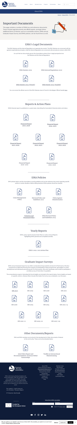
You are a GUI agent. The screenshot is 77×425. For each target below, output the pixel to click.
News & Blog (45, 377)
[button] (31, 4)
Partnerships (45, 373)
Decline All (62, 422)
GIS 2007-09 (55, 321)
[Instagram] (38, 415)
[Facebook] (35, 415)
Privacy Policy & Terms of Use (13, 423)
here (66, 90)
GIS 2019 (30, 291)
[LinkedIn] (45, 415)
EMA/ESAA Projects (45, 374)
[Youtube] (32, 415)
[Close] (75, 422)
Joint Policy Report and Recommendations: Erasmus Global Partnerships (25, 355)
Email (33, 402)
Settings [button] (56, 422)
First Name (57, 402)
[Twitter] (42, 415)
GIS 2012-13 (64, 305)
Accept (70, 422)
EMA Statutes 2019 (25, 70)
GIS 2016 (14, 305)
